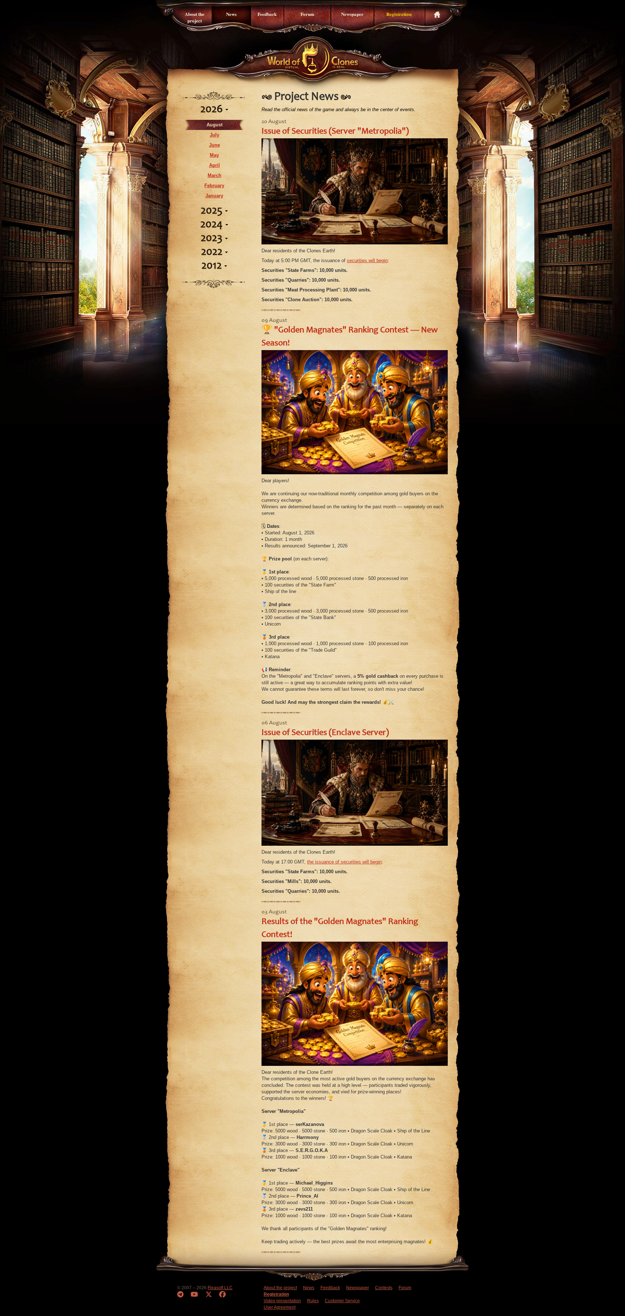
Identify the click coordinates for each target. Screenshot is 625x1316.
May (214, 155)
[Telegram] (180, 1294)
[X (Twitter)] (208, 1294)
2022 (211, 252)
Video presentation (282, 1300)
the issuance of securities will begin (344, 862)
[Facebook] (222, 1294)
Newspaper (352, 13)
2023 (211, 238)
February (214, 185)
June (214, 145)
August (214, 124)
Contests (383, 1287)
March (214, 175)
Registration (399, 13)
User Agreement (280, 1307)
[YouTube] (194, 1294)
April (214, 165)
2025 (211, 211)
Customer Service (342, 1300)
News (231, 13)
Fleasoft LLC (220, 1287)
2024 (211, 225)
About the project (194, 17)
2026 (211, 109)
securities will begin (367, 260)
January (214, 195)
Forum (307, 13)
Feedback (267, 13)
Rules (313, 1300)
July (214, 135)
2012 (211, 266)
